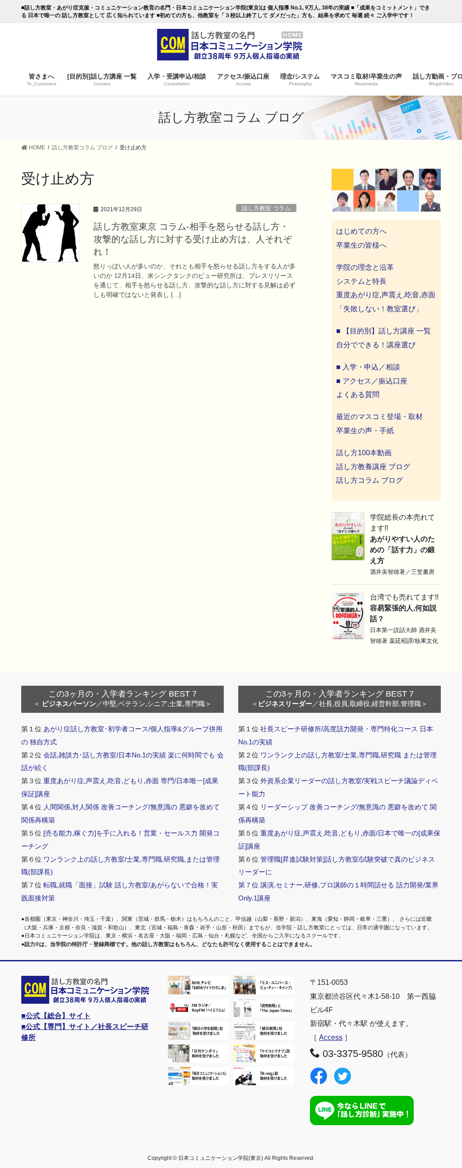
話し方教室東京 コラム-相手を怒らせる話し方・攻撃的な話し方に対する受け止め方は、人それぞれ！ (192, 239)
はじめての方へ (361, 231)
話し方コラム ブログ (369, 480)
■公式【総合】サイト (56, 1016)
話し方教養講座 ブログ (373, 467)
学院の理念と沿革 (365, 267)
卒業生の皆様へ (361, 245)
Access (330, 1037)
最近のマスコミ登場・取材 (379, 416)
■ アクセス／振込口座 (371, 381)
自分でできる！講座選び (376, 345)
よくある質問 (357, 394)
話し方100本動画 (364, 453)
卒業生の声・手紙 (365, 430)
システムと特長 (361, 281)
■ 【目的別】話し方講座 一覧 (383, 331)
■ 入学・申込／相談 (368, 367)
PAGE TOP (442, 1125)
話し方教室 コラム (266, 208)
